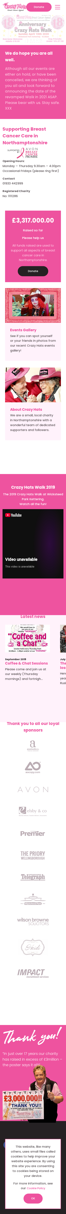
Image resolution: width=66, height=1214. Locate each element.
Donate (39, 7)
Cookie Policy (36, 1188)
